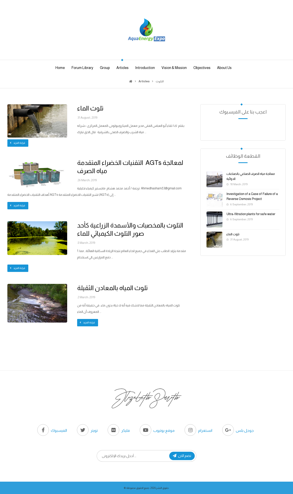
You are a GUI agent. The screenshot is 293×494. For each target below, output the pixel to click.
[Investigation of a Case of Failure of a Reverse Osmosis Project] (214, 199)
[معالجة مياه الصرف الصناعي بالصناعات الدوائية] (214, 179)
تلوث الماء (232, 234)
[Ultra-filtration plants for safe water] (214, 219)
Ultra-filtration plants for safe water (250, 214)
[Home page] (130, 81)
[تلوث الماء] (214, 240)
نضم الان (184, 456)
